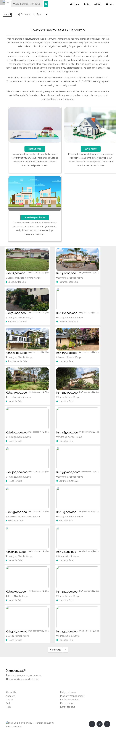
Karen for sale (67, 707)
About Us (11, 692)
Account (10, 696)
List (87, 4)
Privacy (17, 726)
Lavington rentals (69, 699)
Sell (97, 4)
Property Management (72, 696)
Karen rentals (67, 703)
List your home (68, 692)
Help (110, 4)
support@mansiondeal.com (23, 679)
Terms (9, 726)
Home (75, 4)
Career (9, 699)
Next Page (55, 649)
